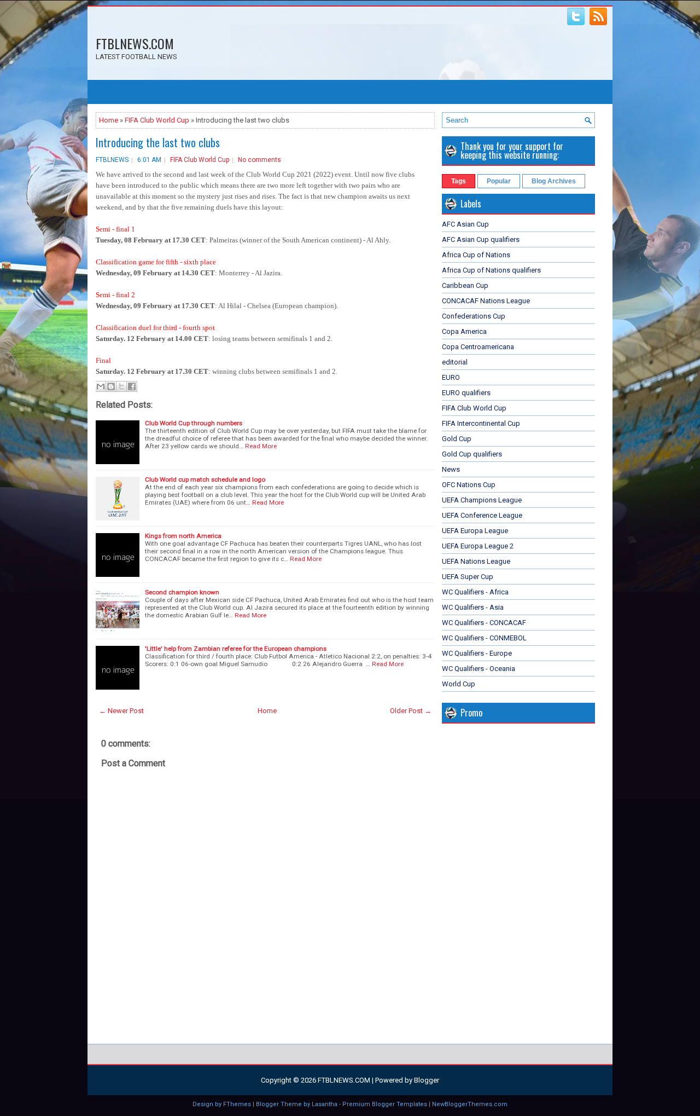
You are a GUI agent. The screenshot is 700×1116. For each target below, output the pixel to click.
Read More (261, 446)
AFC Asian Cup (465, 224)
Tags (458, 181)
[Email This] (100, 386)
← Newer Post (121, 711)
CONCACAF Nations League (486, 301)
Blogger (426, 1080)
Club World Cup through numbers (193, 423)
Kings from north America (183, 536)
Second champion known (182, 592)
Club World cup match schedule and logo (205, 479)
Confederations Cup (473, 316)
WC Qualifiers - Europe (477, 653)
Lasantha (324, 1104)
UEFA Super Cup (467, 577)
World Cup (458, 684)
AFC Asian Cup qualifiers (481, 239)
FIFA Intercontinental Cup (481, 423)
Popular (499, 181)
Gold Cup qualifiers (472, 454)
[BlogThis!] (111, 386)
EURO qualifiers (466, 393)
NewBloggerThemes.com (470, 1104)
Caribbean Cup (465, 285)
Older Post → (410, 711)
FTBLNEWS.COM (135, 43)
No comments (259, 160)
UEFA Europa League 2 (478, 546)
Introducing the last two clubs (158, 142)
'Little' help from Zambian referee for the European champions (235, 648)
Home (108, 120)
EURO (451, 377)
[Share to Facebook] (131, 386)
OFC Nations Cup (468, 485)
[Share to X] (121, 386)
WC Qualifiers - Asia (473, 607)
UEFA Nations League (476, 561)
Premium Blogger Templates (384, 1104)
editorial (455, 362)
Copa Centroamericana (478, 347)
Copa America (464, 331)
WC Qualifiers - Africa (475, 592)
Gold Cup (456, 439)
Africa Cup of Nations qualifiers (491, 270)
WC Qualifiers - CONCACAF (484, 622)
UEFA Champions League (482, 500)
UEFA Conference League (482, 515)
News (451, 469)
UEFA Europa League (475, 531)
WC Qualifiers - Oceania (478, 668)
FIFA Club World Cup (157, 120)
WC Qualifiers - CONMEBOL (484, 638)
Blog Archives (554, 181)
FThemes (237, 1104)
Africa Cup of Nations (476, 255)
